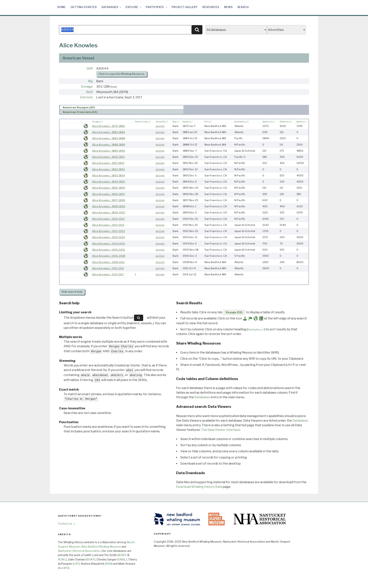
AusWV (63, 567)
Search (243, 7)
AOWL (62, 559)
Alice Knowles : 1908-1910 (108, 262)
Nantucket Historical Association (79, 550)
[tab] (121, 107)
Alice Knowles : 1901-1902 (108, 224)
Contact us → (66, 523)
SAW (121, 559)
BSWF (90, 559)
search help (72, 291)
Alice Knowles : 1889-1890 (108, 150)
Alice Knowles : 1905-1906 (108, 249)
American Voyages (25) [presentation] (79, 107)
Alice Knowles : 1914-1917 (108, 274)
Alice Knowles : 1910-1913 (108, 268)
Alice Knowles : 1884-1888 (108, 138)
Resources (210, 7)
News (228, 7)
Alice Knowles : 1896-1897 (108, 194)
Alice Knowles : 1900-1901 (108, 218)
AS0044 (160, 126)
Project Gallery (185, 7)
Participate (155, 7)
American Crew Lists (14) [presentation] (80, 112)
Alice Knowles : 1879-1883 (108, 126)
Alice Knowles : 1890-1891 (108, 156)
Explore (132, 7)
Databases (110, 7)
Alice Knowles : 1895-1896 (108, 187)
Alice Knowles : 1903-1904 (108, 237)
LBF (76, 563)
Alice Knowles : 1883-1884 (108, 132)
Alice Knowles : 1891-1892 (108, 163)
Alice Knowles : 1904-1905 (108, 243)
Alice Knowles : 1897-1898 (108, 200)
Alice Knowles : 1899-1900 (108, 212)
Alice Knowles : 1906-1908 (108, 255)
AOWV (122, 555)
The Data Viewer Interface (220, 430)
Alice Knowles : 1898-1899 (108, 206)
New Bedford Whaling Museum (101, 546)
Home (61, 7)
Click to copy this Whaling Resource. (122, 73)
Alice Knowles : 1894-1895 (108, 181)
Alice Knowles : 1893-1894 (108, 175)
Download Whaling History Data (199, 487)
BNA (109, 563)
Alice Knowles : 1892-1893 (108, 169)
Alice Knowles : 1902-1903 (108, 231)
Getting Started (84, 7)
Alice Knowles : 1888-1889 (108, 144)
